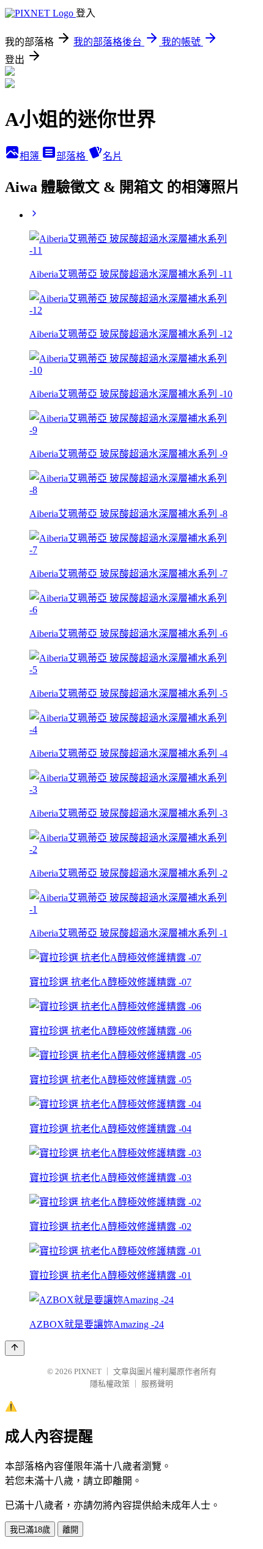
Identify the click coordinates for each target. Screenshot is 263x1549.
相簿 (31, 156)
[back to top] (14, 1348)
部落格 (72, 156)
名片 (112, 156)
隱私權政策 (110, 1383)
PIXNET (88, 1371)
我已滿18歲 (30, 1529)
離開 (70, 1529)
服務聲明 (157, 1383)
